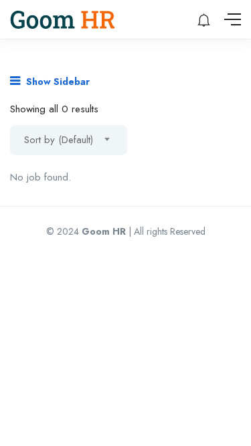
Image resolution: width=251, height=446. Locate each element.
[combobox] (68, 140)
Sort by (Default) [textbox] (58, 139)
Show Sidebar (56, 81)
